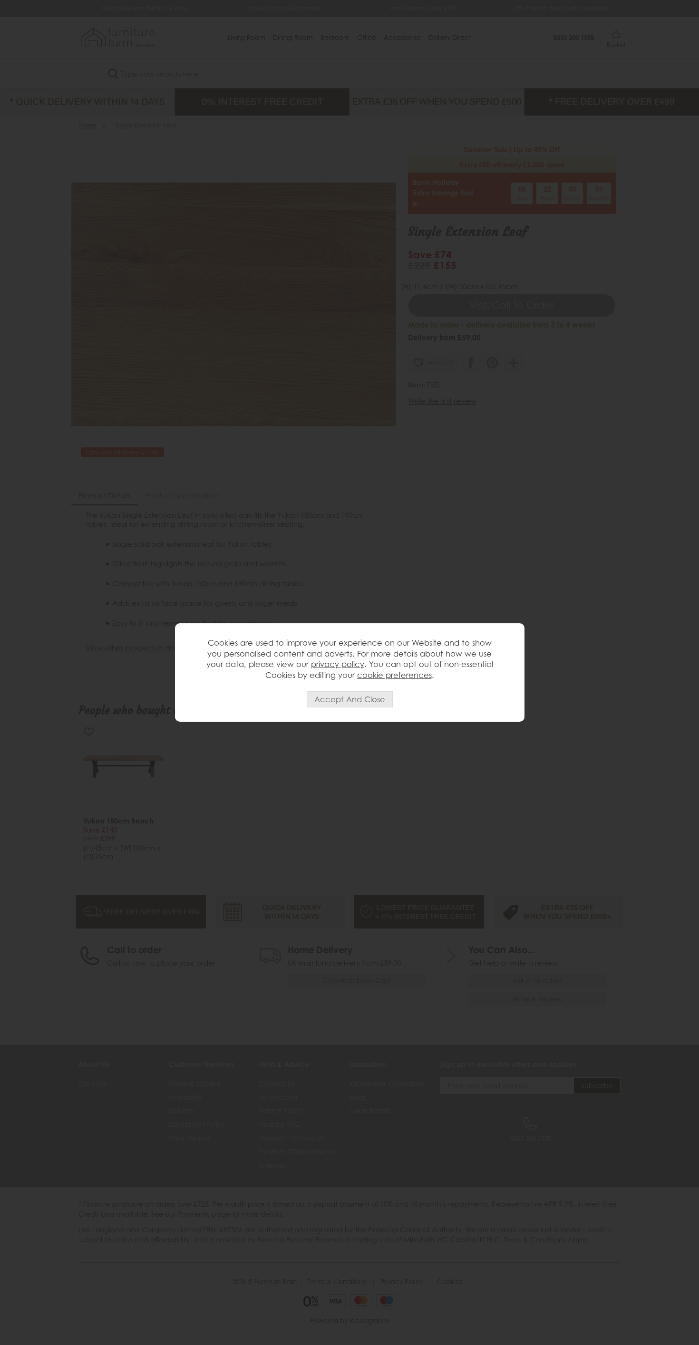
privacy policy (337, 664)
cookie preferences (394, 675)
